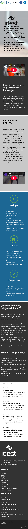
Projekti (3, 477)
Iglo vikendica (8, 390)
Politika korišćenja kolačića (9, 488)
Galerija (3, 482)
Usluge (3, 475)
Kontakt (3, 486)
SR (14, 2)
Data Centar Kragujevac (11, 403)
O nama (3, 473)
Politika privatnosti (6, 490)
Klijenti (3, 479)
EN (16, 2)
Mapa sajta (4, 484)
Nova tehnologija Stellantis (12, 417)
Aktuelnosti (4, 481)
